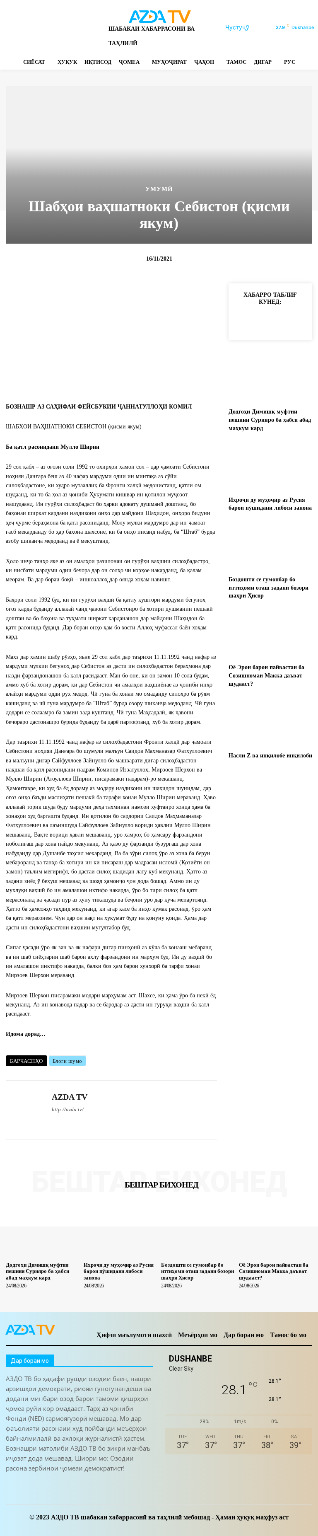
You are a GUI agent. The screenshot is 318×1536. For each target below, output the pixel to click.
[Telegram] (38, 27)
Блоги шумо (67, 1061)
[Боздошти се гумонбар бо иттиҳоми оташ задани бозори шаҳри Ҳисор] (270, 545)
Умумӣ (159, 189)
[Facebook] (9, 27)
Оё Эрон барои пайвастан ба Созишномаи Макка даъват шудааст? (266, 675)
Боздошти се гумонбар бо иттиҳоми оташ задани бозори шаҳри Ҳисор (268, 587)
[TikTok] (53, 27)
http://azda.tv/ (68, 1109)
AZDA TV (69, 1096)
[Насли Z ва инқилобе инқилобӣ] (270, 721)
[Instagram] (24, 27)
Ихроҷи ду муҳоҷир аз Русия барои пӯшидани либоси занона (119, 1271)
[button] (247, 27)
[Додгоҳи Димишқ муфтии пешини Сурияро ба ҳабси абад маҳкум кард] (270, 378)
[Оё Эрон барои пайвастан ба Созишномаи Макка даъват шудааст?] (270, 633)
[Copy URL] (242, 320)
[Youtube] (96, 27)
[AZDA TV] (26, 1110)
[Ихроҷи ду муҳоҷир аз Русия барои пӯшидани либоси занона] (270, 465)
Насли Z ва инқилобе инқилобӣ (270, 755)
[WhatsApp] (82, 27)
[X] (67, 27)
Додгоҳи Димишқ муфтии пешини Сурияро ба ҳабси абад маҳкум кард (270, 420)
